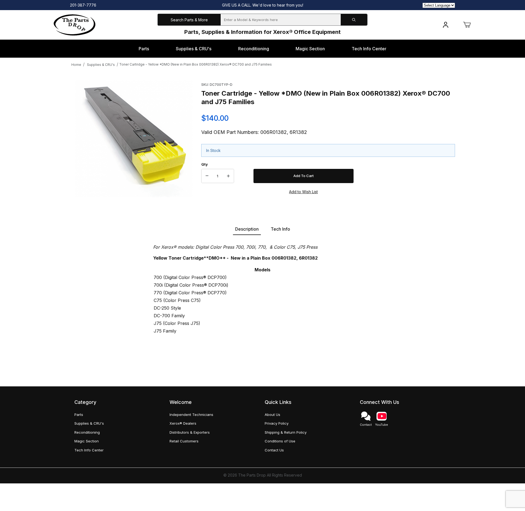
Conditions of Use (280, 441)
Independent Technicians (191, 414)
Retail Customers (184, 441)
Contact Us (274, 450)
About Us (272, 414)
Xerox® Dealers (183, 423)
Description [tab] (247, 229)
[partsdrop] (74, 24)
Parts (78, 414)
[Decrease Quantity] (207, 176)
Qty (204, 164)
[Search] (354, 20)
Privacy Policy (276, 423)
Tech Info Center (89, 450)
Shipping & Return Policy (286, 432)
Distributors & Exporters (190, 432)
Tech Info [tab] (280, 229)
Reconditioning (87, 432)
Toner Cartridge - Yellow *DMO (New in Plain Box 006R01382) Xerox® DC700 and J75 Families (195, 64)
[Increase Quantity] (228, 176)
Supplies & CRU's (101, 65)
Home (76, 65)
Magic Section (86, 441)
